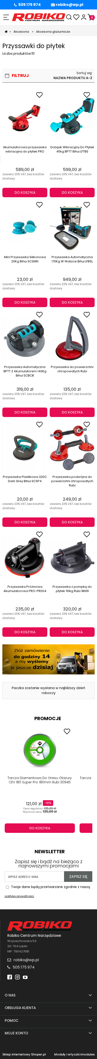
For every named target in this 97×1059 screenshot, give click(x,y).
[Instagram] (17, 978)
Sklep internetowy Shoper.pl (24, 1054)
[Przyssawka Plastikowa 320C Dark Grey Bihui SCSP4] (24, 448)
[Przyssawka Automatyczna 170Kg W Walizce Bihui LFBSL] (72, 228)
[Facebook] (9, 978)
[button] (6, 17)
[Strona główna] (38, 17)
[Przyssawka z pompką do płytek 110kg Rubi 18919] (72, 558)
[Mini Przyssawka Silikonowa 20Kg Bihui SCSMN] (24, 228)
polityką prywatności (19, 896)
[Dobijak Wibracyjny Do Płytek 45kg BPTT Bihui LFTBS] (72, 118)
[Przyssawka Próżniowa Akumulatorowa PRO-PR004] (24, 558)
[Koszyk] (91, 17)
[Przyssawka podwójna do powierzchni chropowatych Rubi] (72, 448)
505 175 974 (29, 4)
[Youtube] (25, 978)
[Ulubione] (76, 17)
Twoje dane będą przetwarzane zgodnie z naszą (47, 891)
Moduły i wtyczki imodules (74, 1054)
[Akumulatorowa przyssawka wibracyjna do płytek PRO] (24, 118)
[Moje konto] (83, 17)
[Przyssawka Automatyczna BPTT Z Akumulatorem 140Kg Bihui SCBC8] (24, 338)
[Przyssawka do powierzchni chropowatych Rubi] (72, 338)
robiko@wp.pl (69, 4)
